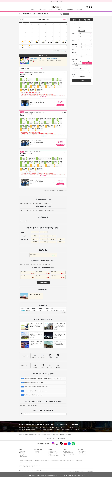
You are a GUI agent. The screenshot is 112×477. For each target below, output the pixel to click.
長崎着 (25, 220)
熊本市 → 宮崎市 (50, 210)
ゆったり (44, 239)
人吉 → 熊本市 (35, 210)
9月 (64, 19)
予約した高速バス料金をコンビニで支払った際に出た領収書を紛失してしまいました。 (43, 378)
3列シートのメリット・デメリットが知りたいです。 (35, 390)
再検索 (82, 80)
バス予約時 (81, 452)
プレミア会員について (53, 452)
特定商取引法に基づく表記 (57, 460)
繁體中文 (28, 466)
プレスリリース (22, 452)
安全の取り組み (22, 454)
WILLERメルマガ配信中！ (54, 455)
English (21, 466)
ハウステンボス (28, 413)
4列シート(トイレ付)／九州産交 (37, 102)
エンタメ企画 (79, 9)
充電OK (60, 241)
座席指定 (52, 239)
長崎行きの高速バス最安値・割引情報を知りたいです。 (36, 386)
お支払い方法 (25, 355)
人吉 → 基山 (29, 210)
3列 (43, 235)
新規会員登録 (37, 451)
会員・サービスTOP (53, 451)
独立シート (35, 239)
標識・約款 (37, 460)
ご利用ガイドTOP (67, 451)
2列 (35, 235)
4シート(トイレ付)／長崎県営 (36, 142)
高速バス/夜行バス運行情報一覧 (56, 1)
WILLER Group (22, 470)
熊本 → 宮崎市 (48, 203)
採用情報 (26, 460)
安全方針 (21, 455)
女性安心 (35, 241)
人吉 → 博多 (22, 210)
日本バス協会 (23, 405)
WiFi (52, 241)
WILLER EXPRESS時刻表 (68, 452)
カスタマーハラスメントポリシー (26, 462)
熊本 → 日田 (41, 203)
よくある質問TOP (82, 451)
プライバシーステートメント (46, 460)
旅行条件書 (31, 460)
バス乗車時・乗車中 (82, 454)
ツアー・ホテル (42, 9)
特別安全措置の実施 (23, 456)
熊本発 (21, 220)
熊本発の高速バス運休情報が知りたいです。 (34, 382)
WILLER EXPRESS (30, 470)
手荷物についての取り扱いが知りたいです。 (34, 394)
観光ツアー (60, 9)
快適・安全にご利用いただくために (70, 455)
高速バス (33, 9)
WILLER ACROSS (44, 470)
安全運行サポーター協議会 (32, 405)
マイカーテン (61, 239)
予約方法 (24, 365)
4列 (52, 235)
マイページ (37, 452)
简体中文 (33, 466)
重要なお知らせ (22, 451)
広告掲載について (79, 460)
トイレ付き (43, 241)
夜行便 (43, 232)
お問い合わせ (71, 460)
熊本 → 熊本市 (35, 203)
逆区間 (82, 30)
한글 (25, 466)
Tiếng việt (38, 466)
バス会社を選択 (82, 76)
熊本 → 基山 (29, 203)
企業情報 (21, 460)
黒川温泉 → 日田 (42, 210)
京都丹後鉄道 (70, 9)
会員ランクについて (53, 454)
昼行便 (35, 232)
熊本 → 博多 (22, 203)
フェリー (51, 9)
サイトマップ (65, 460)
